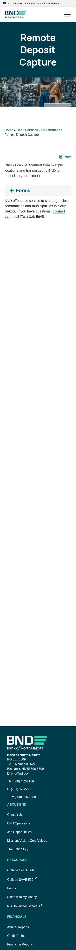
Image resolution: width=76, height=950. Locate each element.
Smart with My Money (22, 897)
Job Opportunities (19, 832)
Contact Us (15, 814)
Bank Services (27, 130)
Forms (11, 888)
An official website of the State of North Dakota (33, 3)
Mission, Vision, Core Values (27, 840)
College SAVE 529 (22, 879)
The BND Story (17, 849)
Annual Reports (18, 927)
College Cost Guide (20, 870)
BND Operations (18, 823)
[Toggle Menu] (67, 14)
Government (50, 130)
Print (67, 157)
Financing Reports (20, 944)
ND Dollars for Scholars (25, 906)
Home (8, 130)
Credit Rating (16, 935)
